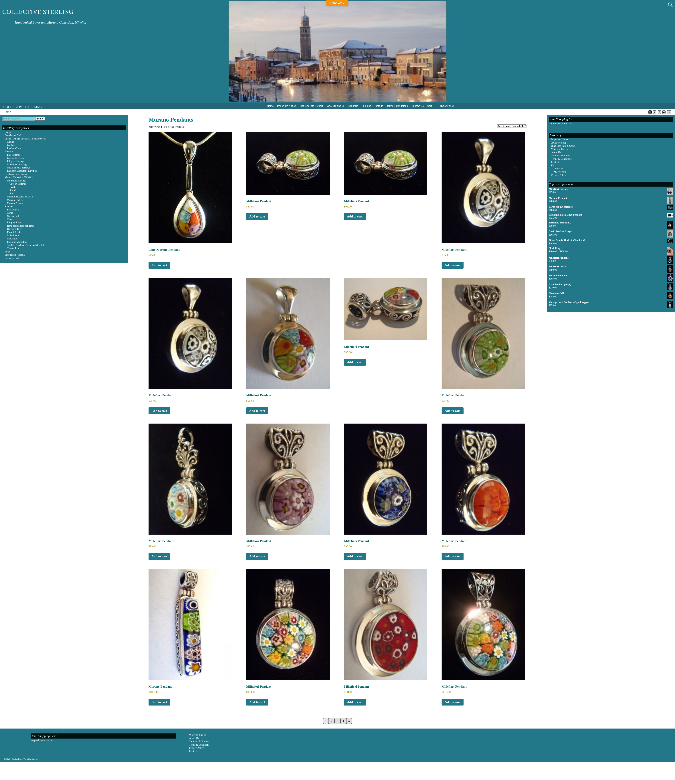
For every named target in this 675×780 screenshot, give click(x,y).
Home (270, 106)
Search (40, 118)
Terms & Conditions (397, 106)
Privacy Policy (446, 106)
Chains (10, 142)
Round (12, 190)
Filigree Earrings (15, 161)
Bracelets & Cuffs (13, 135)
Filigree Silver (14, 222)
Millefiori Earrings (16, 180)
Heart (12, 187)
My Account (560, 171)
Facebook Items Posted (16, 174)
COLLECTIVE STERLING (37, 11)
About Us (353, 106)
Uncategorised (12, 258)
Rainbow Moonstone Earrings (22, 171)
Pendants (9, 206)
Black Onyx (13, 209)
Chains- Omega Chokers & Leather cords (25, 138)
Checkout (558, 168)
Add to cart (159, 265)
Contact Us (418, 106)
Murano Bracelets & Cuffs (20, 196)
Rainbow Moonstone (17, 242)
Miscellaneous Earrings (18, 167)
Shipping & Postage (372, 106)
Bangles (8, 132)
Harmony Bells (14, 229)
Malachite (12, 238)
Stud (11, 193)
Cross (9, 219)
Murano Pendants (15, 203)
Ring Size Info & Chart (311, 106)
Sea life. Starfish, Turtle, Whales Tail (25, 245)
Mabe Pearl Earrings (17, 164)
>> (669, 112)
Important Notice (286, 106)
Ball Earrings (13, 155)
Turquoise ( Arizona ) (15, 255)
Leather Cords (14, 148)
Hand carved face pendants (20, 226)
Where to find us (335, 106)
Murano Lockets (15, 200)
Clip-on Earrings (15, 158)
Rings (7, 251)
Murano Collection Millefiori (19, 177)
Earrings (9, 151)
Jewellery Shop (558, 142)
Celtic (10, 213)
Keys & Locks (14, 232)
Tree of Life (13, 248)
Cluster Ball (13, 216)
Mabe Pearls (13, 235)
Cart (429, 106)
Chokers (11, 145)
